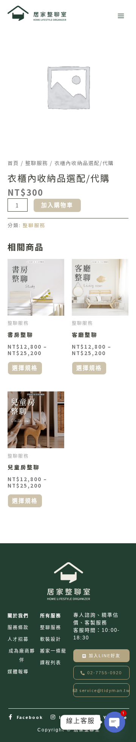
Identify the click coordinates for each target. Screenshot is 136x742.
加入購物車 (57, 205)
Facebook (30, 717)
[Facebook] (11, 717)
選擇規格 (25, 368)
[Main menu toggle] (120, 15)
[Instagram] (53, 717)
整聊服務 (36, 163)
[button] (101, 673)
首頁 (13, 163)
